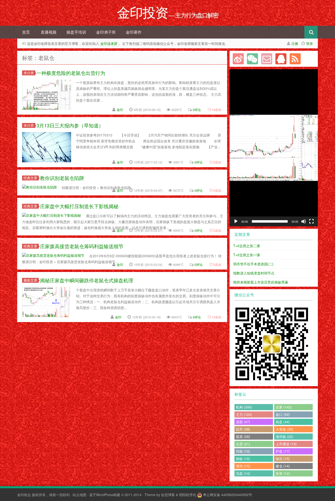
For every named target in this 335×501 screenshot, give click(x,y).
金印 (120, 109)
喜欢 (216, 109)
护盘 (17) (283, 451)
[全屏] (311, 221)
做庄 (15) (283, 458)
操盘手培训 (76, 32)
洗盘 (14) (243, 473)
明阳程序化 (187, 494)
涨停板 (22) (284, 436)
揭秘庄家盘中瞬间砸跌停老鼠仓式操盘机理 (86, 280)
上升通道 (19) (286, 443)
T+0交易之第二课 (246, 245)
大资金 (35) (284, 429)
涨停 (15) (243, 465)
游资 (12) (283, 473)
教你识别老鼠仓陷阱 (62, 177)
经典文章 (30, 178)
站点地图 (79, 494)
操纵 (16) (243, 458)
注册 (294, 43)
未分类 (29, 72)
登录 (309, 43)
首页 (26, 32)
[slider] (270, 221)
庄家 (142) (284, 407)
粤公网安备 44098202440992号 (227, 494)
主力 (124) (244, 414)
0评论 (197, 109)
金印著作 (134, 32)
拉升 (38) (243, 429)
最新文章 (30, 280)
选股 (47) (243, 421)
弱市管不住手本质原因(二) (253, 263)
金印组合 (24, 494)
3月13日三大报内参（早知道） (70, 125)
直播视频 (48, 32)
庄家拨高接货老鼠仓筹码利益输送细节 (81, 246)
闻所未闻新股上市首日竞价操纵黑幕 (260, 282)
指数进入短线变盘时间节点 (253, 273)
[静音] (303, 221)
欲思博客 (168, 494)
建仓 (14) (283, 465)
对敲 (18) (243, 451)
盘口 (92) (283, 414)
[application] (274, 147)
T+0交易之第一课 (246, 254)
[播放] (235, 221)
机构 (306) (244, 407)
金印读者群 (108, 44)
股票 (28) (243, 436)
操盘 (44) (283, 421)
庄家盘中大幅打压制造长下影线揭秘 (79, 206)
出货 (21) (243, 443)
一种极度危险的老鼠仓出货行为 (71, 72)
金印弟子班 (106, 32)
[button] (273, 148)
